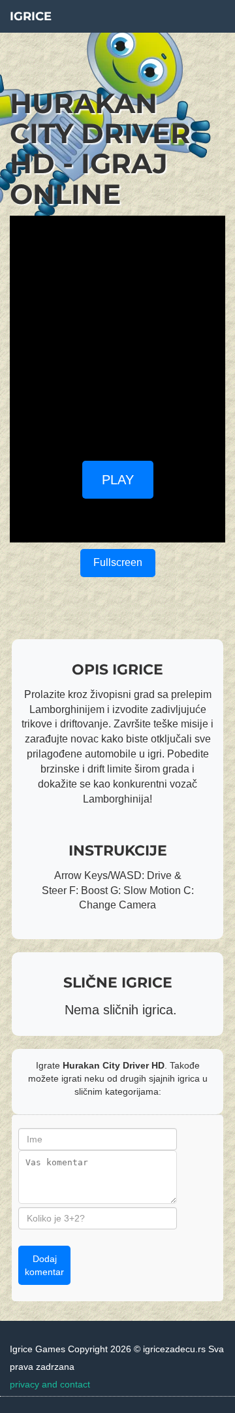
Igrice (31, 16)
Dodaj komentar (44, 1265)
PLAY (118, 480)
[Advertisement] (117, 333)
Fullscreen (117, 562)
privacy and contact (50, 1384)
